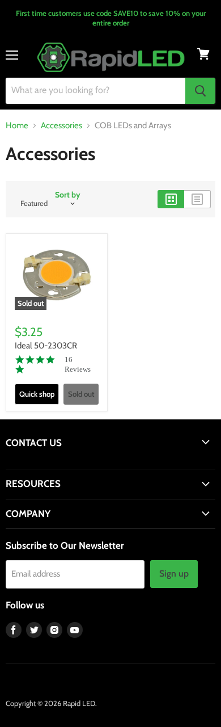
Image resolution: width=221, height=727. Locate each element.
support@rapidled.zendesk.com (58, 464)
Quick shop (36, 393)
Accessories (61, 126)
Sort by (67, 194)
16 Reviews (78, 364)
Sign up (174, 573)
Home (17, 126)
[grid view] (171, 199)
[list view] (197, 199)
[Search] (200, 91)
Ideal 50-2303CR (46, 346)
